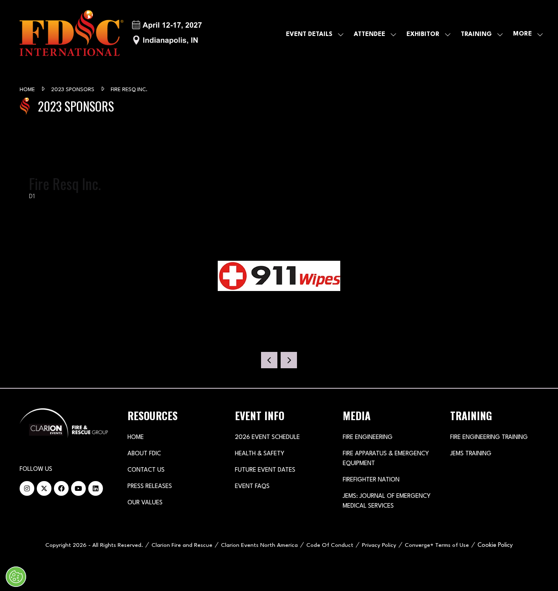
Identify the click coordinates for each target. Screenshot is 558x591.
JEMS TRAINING (470, 454)
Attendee (369, 34)
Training (476, 34)
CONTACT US (146, 470)
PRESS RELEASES (149, 487)
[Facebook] (61, 488)
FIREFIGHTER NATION (371, 480)
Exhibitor (423, 34)
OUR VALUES (145, 503)
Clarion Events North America (259, 545)
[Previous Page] (269, 360)
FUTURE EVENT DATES (265, 470)
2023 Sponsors (73, 89)
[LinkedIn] (95, 488)
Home (28, 89)
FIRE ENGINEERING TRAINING (489, 437)
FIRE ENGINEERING (368, 437)
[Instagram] (27, 488)
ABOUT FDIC (144, 454)
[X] (44, 488)
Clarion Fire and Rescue (182, 545)
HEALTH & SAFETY (259, 454)
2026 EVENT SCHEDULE (267, 437)
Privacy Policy (379, 545)
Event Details (309, 34)
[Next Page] (289, 360)
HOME (135, 437)
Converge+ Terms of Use (437, 545)
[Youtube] (78, 488)
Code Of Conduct (329, 545)
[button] (525, 34)
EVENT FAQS (252, 487)
